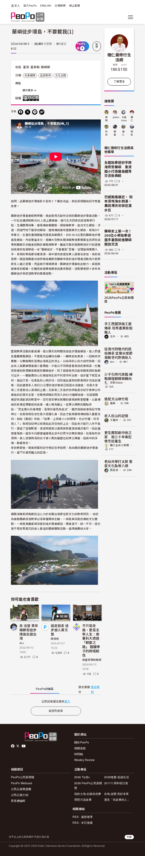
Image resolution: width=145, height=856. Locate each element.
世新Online (116, 382)
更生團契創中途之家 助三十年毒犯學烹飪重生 (118, 436)
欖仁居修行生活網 (119, 57)
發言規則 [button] (95, 689)
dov (21, 643)
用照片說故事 (83, 800)
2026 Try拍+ (82, 777)
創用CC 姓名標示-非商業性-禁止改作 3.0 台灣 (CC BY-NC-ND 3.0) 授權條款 (31, 98)
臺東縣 (35, 67)
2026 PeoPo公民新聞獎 (88, 785)
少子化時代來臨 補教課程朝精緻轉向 (118, 376)
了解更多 (119, 81)
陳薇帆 (55, 638)
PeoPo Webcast (21, 783)
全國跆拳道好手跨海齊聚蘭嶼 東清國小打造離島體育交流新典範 (118, 169)
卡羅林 (114, 420)
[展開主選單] (130, 17)
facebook (13, 746)
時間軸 (78, 754)
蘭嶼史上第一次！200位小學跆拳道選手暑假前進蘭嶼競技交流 (118, 237)
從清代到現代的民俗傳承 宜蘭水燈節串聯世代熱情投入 (118, 353)
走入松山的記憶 (116, 415)
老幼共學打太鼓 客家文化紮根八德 (118, 463)
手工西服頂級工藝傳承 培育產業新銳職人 (118, 327)
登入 (17, 5)
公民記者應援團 (21, 789)
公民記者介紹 (19, 795)
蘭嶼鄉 (45, 67)
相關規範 (80, 748)
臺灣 (26, 67)
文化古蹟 (60, 75)
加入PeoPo (30, 5)
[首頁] (27, 17)
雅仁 (123, 133)
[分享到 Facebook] (20, 112)
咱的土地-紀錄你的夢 (87, 794)
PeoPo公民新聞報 (22, 777)
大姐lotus (124, 119)
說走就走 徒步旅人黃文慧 (60, 629)
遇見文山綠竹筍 (116, 398)
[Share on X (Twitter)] (27, 112)
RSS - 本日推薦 (82, 823)
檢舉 (96, 45)
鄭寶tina (115, 133)
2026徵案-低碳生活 (116, 777)
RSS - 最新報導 (82, 817)
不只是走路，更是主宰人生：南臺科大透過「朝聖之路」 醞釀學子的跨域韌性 (91, 640)
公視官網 (60, 5)
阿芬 (106, 133)
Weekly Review (84, 760)
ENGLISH (45, 5)
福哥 (112, 403)
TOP (129, 837)
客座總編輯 (18, 801)
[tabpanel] (56, 701)
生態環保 (45, 75)
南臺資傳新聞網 (91, 660)
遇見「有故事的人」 (117, 800)
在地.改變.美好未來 (116, 794)
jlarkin (116, 117)
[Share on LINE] (34, 112)
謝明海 (106, 119)
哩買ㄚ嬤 (132, 133)
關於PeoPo (81, 742)
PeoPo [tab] (45, 689)
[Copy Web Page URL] (41, 112)
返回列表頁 (56, 711)
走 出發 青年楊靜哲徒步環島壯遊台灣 (28, 631)
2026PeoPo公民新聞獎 (119, 299)
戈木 (112, 336)
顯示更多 (28, 90)
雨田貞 (114, 470)
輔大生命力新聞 (119, 445)
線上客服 (74, 5)
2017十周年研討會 (116, 783)
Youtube (24, 746)
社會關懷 (30, 75)
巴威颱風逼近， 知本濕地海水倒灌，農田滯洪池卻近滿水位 (118, 203)
